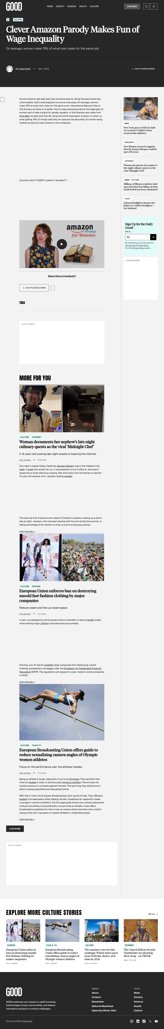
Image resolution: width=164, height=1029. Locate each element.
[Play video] (62, 244)
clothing (44, 623)
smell (30, 469)
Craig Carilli (24, 68)
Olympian (74, 779)
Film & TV (36, 745)
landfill (90, 619)
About (95, 992)
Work (127, 123)
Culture (94, 6)
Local (127, 198)
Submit (154, 238)
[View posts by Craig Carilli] (9, 68)
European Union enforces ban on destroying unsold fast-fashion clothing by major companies (57, 595)
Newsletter (98, 1001)
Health (83, 6)
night (22, 469)
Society (60, 6)
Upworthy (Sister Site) (104, 1010)
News (50, 6)
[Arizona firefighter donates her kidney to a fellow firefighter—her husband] (141, 202)
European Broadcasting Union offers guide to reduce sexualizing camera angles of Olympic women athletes (58, 754)
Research (129, 142)
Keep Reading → (27, 531)
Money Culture (132, 180)
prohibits (48, 664)
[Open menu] (154, 6)
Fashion (36, 586)
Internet (36, 437)
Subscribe (132, 6)
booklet (23, 799)
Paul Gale (24, 115)
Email (129, 231)
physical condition (71, 782)
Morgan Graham (65, 465)
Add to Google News (145, 69)
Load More (14, 829)
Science (71, 6)
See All (151, 914)
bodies (32, 782)
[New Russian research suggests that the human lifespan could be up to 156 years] (141, 146)
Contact (96, 997)
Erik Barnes (25, 460)
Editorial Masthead (102, 1006)
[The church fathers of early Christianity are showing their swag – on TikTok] (141, 940)
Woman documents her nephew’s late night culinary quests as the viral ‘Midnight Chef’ (57, 444)
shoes (50, 668)
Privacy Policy (142, 245)
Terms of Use (130, 245)
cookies (68, 476)
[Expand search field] (146, 6)
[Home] (7, 19)
